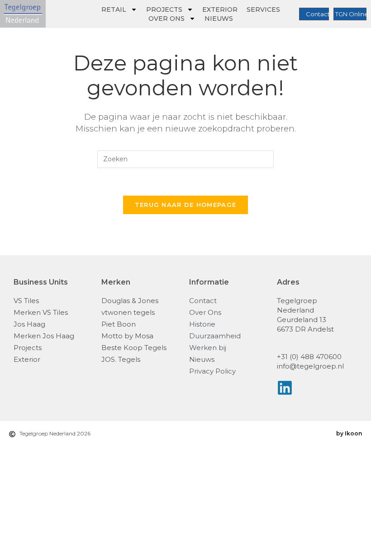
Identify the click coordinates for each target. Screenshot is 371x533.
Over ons (166, 18)
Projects (164, 9)
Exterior (220, 9)
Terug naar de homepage (186, 204)
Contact (318, 14)
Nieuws (219, 18)
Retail (113, 9)
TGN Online (351, 14)
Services (263, 9)
